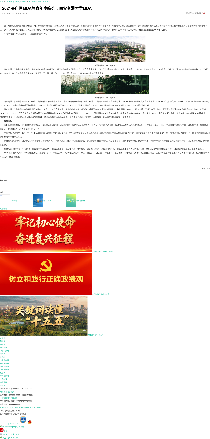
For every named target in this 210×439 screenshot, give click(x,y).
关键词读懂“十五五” (95, 335)
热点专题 (3, 208)
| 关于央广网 (13, 423)
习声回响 (14, 201)
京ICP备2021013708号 (9, 407)
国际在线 (3, 347)
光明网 (2, 373)
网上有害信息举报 (7, 391)
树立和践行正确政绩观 (100, 294)
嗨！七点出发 (80, 201)
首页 (2, 1)
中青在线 (3, 379)
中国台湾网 (4, 366)
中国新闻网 (4, 376)
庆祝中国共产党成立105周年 (103, 251)
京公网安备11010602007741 (29, 407)
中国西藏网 (4, 369)
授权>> (204, 13)
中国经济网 (4, 363)
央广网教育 (9, 1)
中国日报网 (4, 351)
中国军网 (3, 382)
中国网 (2, 344)
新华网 (2, 341)
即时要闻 (46, 1)
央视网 (2, 357)
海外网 (2, 354)
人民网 (2, 338)
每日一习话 (47, 201)
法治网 (2, 385)
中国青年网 (4, 360)
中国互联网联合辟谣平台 (9, 398)
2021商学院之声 (34, 1)
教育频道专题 (21, 1)
